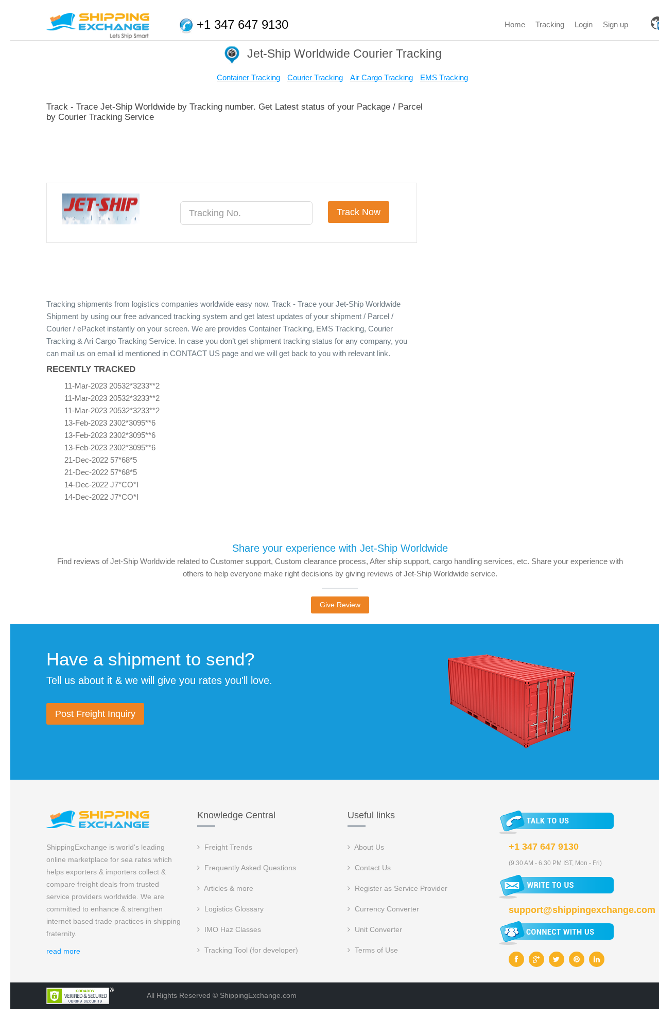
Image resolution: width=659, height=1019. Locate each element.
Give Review (340, 605)
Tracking (549, 24)
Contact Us (372, 868)
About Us (368, 847)
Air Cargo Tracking (381, 77)
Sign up (615, 24)
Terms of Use (375, 950)
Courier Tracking (315, 77)
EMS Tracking (444, 77)
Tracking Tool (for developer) (250, 950)
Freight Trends (227, 847)
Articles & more (227, 888)
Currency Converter (386, 909)
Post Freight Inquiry (95, 714)
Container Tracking (248, 77)
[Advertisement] (233, 151)
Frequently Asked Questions (249, 868)
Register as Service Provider (400, 888)
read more (63, 951)
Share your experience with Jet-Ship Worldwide (340, 548)
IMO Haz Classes (231, 929)
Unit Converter (377, 929)
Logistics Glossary (233, 909)
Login (584, 24)
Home (515, 24)
